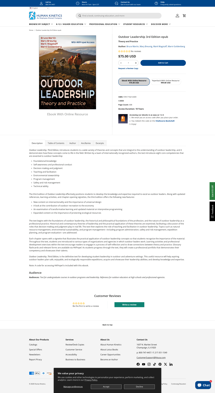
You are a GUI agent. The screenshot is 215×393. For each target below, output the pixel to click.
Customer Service (74, 349)
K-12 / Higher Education (69, 24)
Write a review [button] (129, 304)
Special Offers (35, 349)
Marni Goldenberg (176, 46)
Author (72, 143)
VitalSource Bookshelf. (165, 121)
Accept (106, 386)
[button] (124, 51)
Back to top (107, 325)
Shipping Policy (162, 384)
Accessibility (71, 354)
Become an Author (109, 359)
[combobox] (118, 16)
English (35, 8)
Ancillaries (86, 143)
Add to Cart (163, 63)
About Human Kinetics (110, 344)
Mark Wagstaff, (160, 46)
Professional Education (103, 24)
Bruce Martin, (133, 46)
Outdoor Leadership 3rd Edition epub (48, 30)
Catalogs (33, 344)
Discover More (159, 24)
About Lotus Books (109, 349)
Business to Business (75, 359)
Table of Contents (56, 143)
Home (31, 30)
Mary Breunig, (146, 46)
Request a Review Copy (128, 68)
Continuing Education (178, 384)
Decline (139, 386)
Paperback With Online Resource (165, 81)
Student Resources (134, 24)
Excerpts (100, 143)
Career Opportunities (110, 354)
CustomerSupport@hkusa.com (151, 357)
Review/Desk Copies (75, 344)
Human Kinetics (40, 384)
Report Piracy (35, 359)
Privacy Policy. (91, 380)
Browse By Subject (39, 24)
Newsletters (34, 354)
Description (37, 143)
